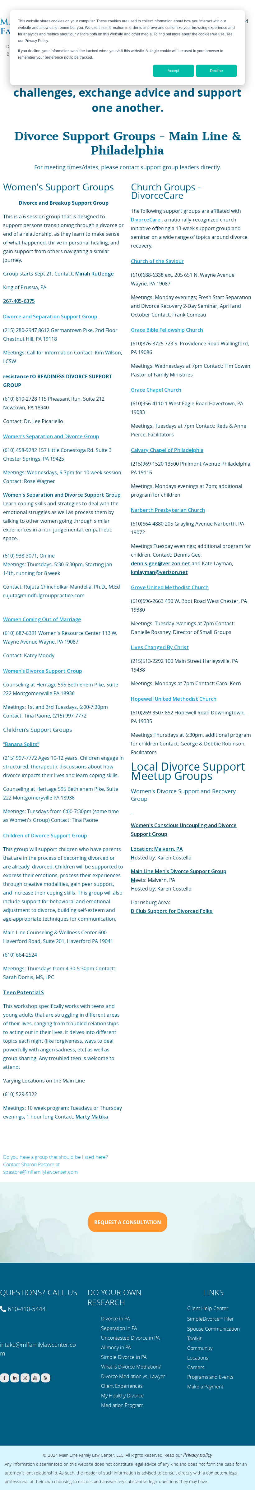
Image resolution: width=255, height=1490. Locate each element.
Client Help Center (207, 1308)
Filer (229, 1318)
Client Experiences (121, 1386)
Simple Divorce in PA (124, 1357)
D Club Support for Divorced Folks (172, 911)
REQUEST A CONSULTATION (127, 1222)
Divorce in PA (115, 1318)
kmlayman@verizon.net (159, 572)
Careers (195, 1367)
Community (199, 1348)
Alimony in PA (116, 1347)
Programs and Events (210, 1377)
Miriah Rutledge (94, 273)
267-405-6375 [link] (19, 301)
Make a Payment (205, 1386)
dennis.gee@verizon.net (160, 563)
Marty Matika (92, 1116)
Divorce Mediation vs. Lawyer (133, 1376)
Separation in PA (119, 1328)
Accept (173, 71)
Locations (197, 1357)
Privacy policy (197, 1454)
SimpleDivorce (203, 1318)
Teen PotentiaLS (23, 992)
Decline (216, 71)
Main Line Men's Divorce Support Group (178, 871)
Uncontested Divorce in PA (130, 1337)
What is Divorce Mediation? (131, 1366)
